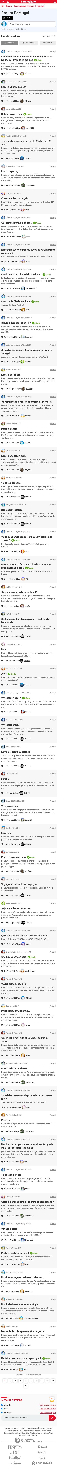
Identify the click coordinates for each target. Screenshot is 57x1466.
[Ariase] (14, 1462)
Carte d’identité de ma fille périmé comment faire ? (27, 1201)
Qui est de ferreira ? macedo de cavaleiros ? (24, 935)
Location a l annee (10, 374)
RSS (21, 1431)
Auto (5, 1409)
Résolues (48, 43)
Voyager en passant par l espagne (18, 884)
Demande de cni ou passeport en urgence (22, 1331)
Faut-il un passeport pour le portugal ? (21, 1358)
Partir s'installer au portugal (15, 1011)
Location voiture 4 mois (13, 455)
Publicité (42, 1428)
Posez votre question (20, 24)
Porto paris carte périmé (14, 1068)
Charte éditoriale (32, 1428)
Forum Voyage (20, 6)
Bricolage (7, 1412)
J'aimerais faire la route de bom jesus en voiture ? (26, 401)
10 (36, 1381)
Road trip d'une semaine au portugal (19, 1304)
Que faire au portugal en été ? (16, 222)
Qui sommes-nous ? (11, 1428)
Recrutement (29, 1431)
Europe (31, 6)
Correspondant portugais (14, 198)
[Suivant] (53, 1381)
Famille (5, 778)
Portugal (40, 6)
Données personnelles (43, 1431)
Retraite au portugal (11, 114)
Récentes (10, 43)
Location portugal (10, 171)
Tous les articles (12, 1431)
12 (47, 1381)
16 (26, 1386)
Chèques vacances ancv (13, 957)
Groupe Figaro (48, 1433)
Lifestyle (7, 1405)
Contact (50, 1428)
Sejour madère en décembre (15, 908)
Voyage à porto (9, 1228)
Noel (3, 649)
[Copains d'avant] (14, 1457)
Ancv (3, 673)
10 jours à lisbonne (11, 482)
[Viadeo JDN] (42, 1457)
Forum (9, 6)
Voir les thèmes (20, 29)
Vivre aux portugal (10, 724)
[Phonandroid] (42, 1463)
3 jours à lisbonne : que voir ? (16, 322)
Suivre (8, 18)
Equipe (22, 1428)
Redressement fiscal (12, 509)
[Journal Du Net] (14, 1452)
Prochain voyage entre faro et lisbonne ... (22, 1277)
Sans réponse (29, 43)
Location (6, 833)
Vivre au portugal (10, 806)
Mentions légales (36, 1433)
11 (42, 1381)
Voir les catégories (7, 29)
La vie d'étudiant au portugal (16, 751)
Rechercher (48, 36)
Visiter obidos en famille (13, 984)
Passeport (6, 1120)
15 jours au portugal (11, 1174)
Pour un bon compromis (13, 857)
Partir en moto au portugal (15, 1253)
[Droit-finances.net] (42, 1452)
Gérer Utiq (25, 1433)
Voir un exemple (48, 1405)
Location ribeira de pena (13, 87)
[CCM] (42, 1447)
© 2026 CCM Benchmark (28, 1435)
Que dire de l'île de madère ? (15, 301)
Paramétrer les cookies (12, 1433)
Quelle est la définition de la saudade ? (21, 274)
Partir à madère (9, 428)
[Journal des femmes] (14, 1447)
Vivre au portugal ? (11, 697)
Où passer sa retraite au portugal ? (19, 592)
